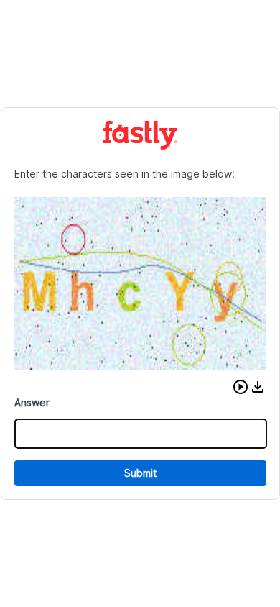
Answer (32, 402)
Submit (140, 473)
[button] (240, 387)
